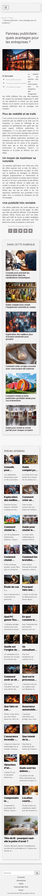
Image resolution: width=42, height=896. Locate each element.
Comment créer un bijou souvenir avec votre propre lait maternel (21, 367)
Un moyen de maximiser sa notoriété (16, 83)
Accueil (3, 18)
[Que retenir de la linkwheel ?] (30, 728)
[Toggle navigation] (6, 7)
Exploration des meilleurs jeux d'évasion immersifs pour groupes (19, 336)
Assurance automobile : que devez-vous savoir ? (29, 711)
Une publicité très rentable (13, 87)
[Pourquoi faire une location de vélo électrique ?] (30, 579)
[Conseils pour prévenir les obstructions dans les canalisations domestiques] (21, 260)
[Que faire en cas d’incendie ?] (12, 698)
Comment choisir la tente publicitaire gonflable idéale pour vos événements (21, 398)
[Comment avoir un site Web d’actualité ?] (12, 669)
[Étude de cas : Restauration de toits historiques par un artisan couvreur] (12, 579)
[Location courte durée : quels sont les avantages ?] (30, 790)
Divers (11, 18)
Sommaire (8, 76)
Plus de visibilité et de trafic (13, 80)
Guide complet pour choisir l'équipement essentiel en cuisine (21, 306)
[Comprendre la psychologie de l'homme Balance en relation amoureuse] (12, 790)
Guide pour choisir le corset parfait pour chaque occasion (19, 429)
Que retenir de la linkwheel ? (28, 739)
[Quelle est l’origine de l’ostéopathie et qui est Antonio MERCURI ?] (12, 639)
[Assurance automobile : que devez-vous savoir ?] (30, 698)
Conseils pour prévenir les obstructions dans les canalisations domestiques (18, 275)
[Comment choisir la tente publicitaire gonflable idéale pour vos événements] (21, 383)
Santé (21, 884)
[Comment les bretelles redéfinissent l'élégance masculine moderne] (30, 549)
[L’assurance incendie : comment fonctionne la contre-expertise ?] (12, 728)
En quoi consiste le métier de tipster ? (28, 621)
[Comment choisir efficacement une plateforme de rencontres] (12, 549)
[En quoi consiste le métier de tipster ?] (30, 609)
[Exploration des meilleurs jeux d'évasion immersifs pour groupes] (21, 322)
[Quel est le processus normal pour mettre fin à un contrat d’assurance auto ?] (30, 669)
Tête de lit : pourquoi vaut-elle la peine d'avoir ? (19, 840)
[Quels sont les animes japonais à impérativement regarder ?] (28, 759)
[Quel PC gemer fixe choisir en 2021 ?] (12, 609)
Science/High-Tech (21, 887)
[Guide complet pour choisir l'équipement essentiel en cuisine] (21, 292)
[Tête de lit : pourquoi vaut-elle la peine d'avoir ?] (21, 825)
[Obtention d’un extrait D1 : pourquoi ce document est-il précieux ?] (10, 757)
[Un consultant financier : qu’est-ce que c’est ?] (30, 639)
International (21, 880)
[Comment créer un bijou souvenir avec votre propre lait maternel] (21, 354)
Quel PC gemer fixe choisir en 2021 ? (10, 621)
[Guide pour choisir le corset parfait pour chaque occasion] (21, 415)
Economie (21, 877)
